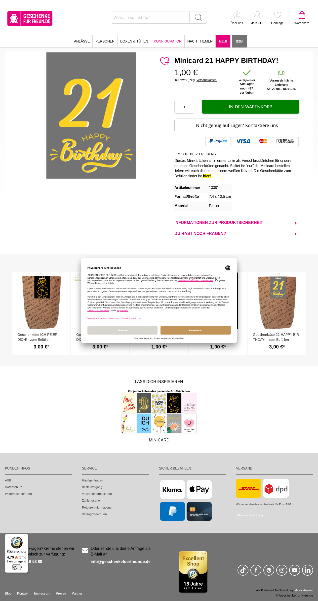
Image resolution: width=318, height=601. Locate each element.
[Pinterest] (268, 572)
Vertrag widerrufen (94, 514)
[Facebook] (255, 572)
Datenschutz (13, 487)
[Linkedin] (307, 572)
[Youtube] (294, 572)
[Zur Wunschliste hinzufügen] (164, 61)
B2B (239, 41)
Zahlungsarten (92, 500)
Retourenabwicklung (250, 515)
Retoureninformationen (97, 507)
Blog (8, 593)
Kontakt (22, 593)
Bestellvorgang (92, 487)
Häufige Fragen (92, 480)
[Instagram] (281, 572)
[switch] (17, 567)
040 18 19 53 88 (28, 561)
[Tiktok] (243, 572)
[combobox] (159, 17)
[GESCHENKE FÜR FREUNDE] (30, 18)
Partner (77, 593)
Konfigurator (168, 41)
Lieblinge (277, 23)
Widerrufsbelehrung (18, 494)
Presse (61, 593)
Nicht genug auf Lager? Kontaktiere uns (237, 125)
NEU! (223, 41)
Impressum (42, 593)
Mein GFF (257, 23)
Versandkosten (207, 80)
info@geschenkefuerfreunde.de (121, 561)
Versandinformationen (97, 494)
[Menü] (25, 537)
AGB (8, 480)
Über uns (237, 23)
